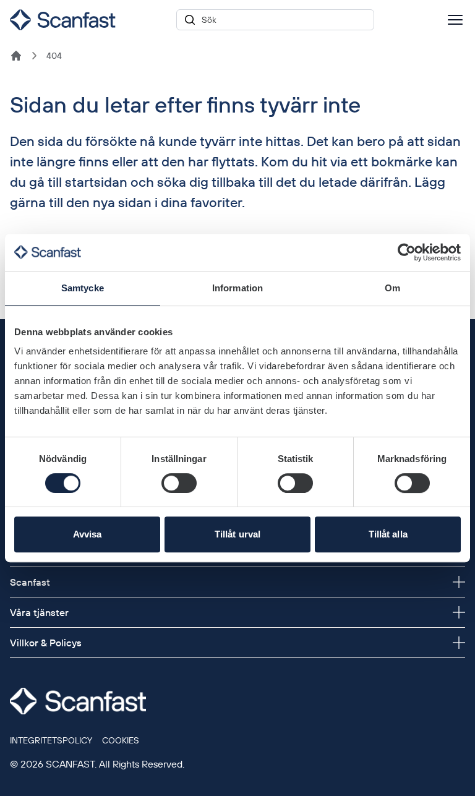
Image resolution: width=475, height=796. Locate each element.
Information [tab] (237, 288)
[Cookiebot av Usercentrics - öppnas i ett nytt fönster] (407, 252)
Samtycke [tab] (82, 288)
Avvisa (87, 534)
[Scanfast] (16, 55)
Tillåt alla (388, 534)
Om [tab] (392, 288)
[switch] (179, 483)
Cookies (120, 740)
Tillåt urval (237, 534)
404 (54, 55)
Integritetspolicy (51, 740)
